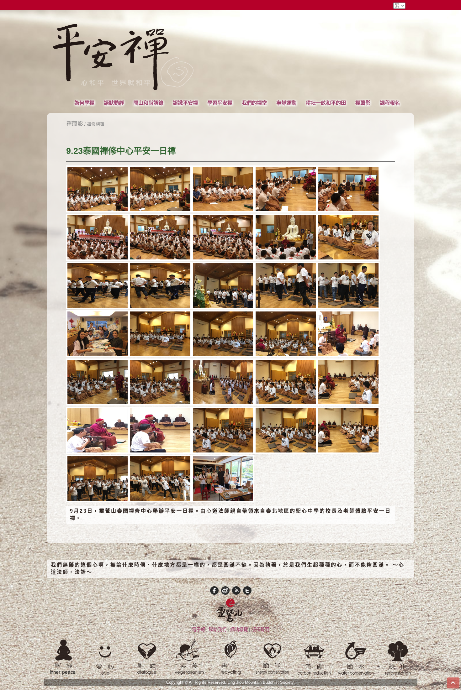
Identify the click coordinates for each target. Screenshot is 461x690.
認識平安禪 (185, 103)
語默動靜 (114, 103)
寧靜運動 (286, 103)
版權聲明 (260, 629)
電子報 (198, 629)
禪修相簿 (95, 124)
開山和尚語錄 (148, 103)
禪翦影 (362, 103)
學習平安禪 (219, 103)
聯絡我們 (217, 629)
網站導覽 (239, 629)
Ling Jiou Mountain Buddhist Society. (261, 682)
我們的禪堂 (254, 103)
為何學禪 (84, 103)
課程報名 (390, 103)
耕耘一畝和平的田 (326, 103)
